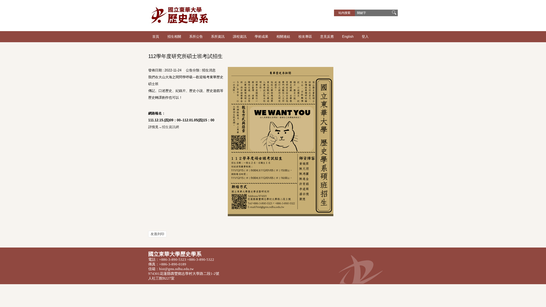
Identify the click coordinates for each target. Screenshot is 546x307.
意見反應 (327, 36)
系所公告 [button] (196, 36)
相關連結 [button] (283, 36)
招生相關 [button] (174, 36)
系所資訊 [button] (218, 36)
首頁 (155, 36)
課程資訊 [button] (240, 36)
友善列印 (157, 234)
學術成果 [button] (261, 36)
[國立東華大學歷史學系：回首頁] (200, 15)
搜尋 (394, 13)
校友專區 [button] (305, 36)
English (348, 36)
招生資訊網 (170, 127)
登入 (365, 36)
